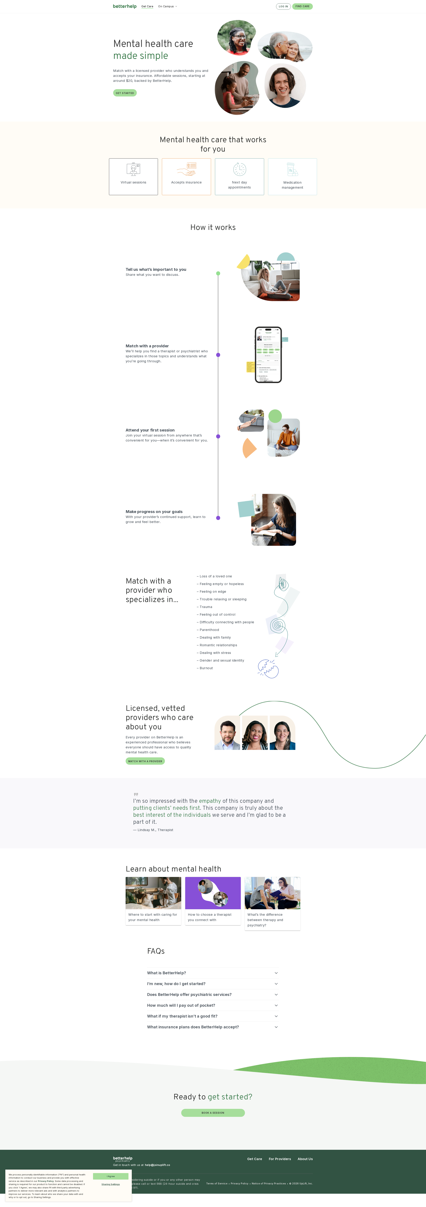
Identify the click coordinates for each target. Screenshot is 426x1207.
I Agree (111, 1176)
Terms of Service (216, 1183)
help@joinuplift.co (157, 1165)
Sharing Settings (111, 1184)
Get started (125, 93)
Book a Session (213, 1112)
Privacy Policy (239, 1183)
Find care (303, 6)
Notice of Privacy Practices (269, 1183)
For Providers (280, 1159)
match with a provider (145, 761)
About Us (305, 1159)
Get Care (254, 1159)
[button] (168, 6)
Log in (283, 6)
